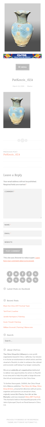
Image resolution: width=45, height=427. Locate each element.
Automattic (31, 422)
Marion (29, 86)
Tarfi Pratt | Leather (10, 311)
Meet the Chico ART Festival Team (16, 306)
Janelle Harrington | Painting (14, 317)
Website (8, 242)
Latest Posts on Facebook (18, 288)
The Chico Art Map (28, 386)
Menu (24, 67)
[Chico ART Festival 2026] (35, 274)
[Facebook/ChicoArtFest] (29, 274)
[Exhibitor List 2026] (29, 280)
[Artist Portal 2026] (16, 280)
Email (8, 233)
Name (8, 225)
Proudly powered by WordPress (23, 420)
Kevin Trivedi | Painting (12, 322)
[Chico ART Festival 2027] (35, 280)
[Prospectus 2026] (9, 280)
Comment (10, 191)
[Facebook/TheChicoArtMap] (22, 274)
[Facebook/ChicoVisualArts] (9, 274)
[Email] (16, 274)
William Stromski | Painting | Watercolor (18, 327)
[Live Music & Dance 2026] (22, 280)
